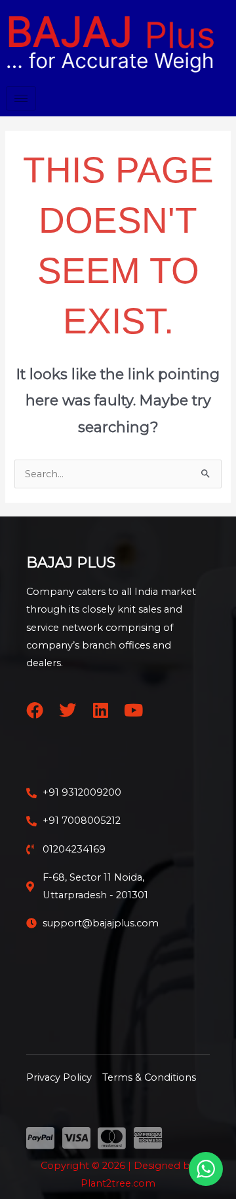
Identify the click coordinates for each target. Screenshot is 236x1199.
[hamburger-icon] (21, 98)
